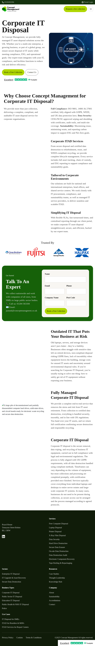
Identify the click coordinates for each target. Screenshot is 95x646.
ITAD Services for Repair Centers (15, 627)
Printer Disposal (55, 531)
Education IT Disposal (11, 600)
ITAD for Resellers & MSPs (13, 623)
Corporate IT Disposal (10, 593)
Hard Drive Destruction (58, 543)
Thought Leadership (57, 578)
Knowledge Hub (55, 582)
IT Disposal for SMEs (10, 619)
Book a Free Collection (13, 72)
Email (47, 286)
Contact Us (31, 72)
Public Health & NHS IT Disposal (15, 604)
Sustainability (54, 596)
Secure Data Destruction (11, 582)
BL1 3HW (6, 530)
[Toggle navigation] (91, 9)
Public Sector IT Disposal (12, 596)
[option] (13, 252)
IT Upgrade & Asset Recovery (14, 578)
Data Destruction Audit (58, 555)
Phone (69, 286)
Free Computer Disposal (58, 524)
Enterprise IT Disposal (11, 574)
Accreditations (54, 600)
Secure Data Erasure (57, 547)
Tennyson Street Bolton (11, 527)
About (51, 593)
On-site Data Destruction (58, 551)
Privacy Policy (7, 638)
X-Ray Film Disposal (57, 535)
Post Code (70, 298)
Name (47, 274)
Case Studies (54, 574)
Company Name (52, 298)
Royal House (7, 525)
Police (4, 608)
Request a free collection (75, 9)
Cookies (19, 638)
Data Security (54, 539)
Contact (52, 604)
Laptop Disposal (55, 527)
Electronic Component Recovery (62, 559)
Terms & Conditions (34, 638)
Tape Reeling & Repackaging (60, 563)
